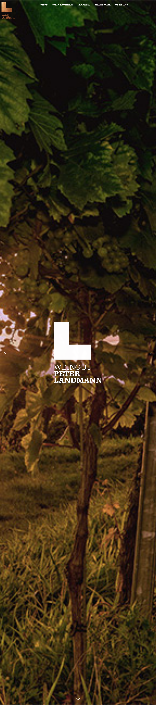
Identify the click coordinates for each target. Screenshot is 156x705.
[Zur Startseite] (8, 10)
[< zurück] (5, 352)
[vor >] (151, 352)
